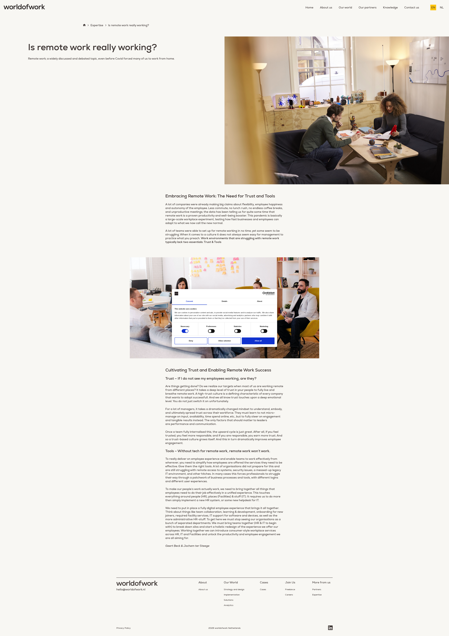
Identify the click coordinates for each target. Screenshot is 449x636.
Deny (191, 341)
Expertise (97, 25)
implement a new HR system (200, 500)
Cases (263, 589)
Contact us (411, 7)
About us (326, 7)
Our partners (368, 7)
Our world (345, 7)
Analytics (228, 605)
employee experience (205, 459)
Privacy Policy (123, 628)
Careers (289, 594)
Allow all (258, 341)
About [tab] (259, 301)
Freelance (290, 589)
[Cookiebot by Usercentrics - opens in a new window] (264, 293)
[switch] (211, 331)
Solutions (228, 600)
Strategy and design (234, 589)
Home (309, 7)
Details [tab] (224, 301)
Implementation (232, 594)
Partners (316, 589)
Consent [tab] (189, 301)
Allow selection (224, 341)
